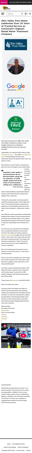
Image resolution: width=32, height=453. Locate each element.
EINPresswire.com (7, 154)
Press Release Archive (18, 444)
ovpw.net (14, 280)
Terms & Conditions (22, 447)
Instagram (4, 316)
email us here (5, 310)
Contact (28, 450)
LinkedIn (3, 314)
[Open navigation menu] (2, 13)
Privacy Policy (21, 450)
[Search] (22, 13)
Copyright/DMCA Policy (8, 450)
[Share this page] (30, 13)
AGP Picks (4, 2)
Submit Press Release (10, 447)
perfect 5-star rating (7, 235)
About (9, 444)
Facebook (4, 318)
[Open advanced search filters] (25, 13)
